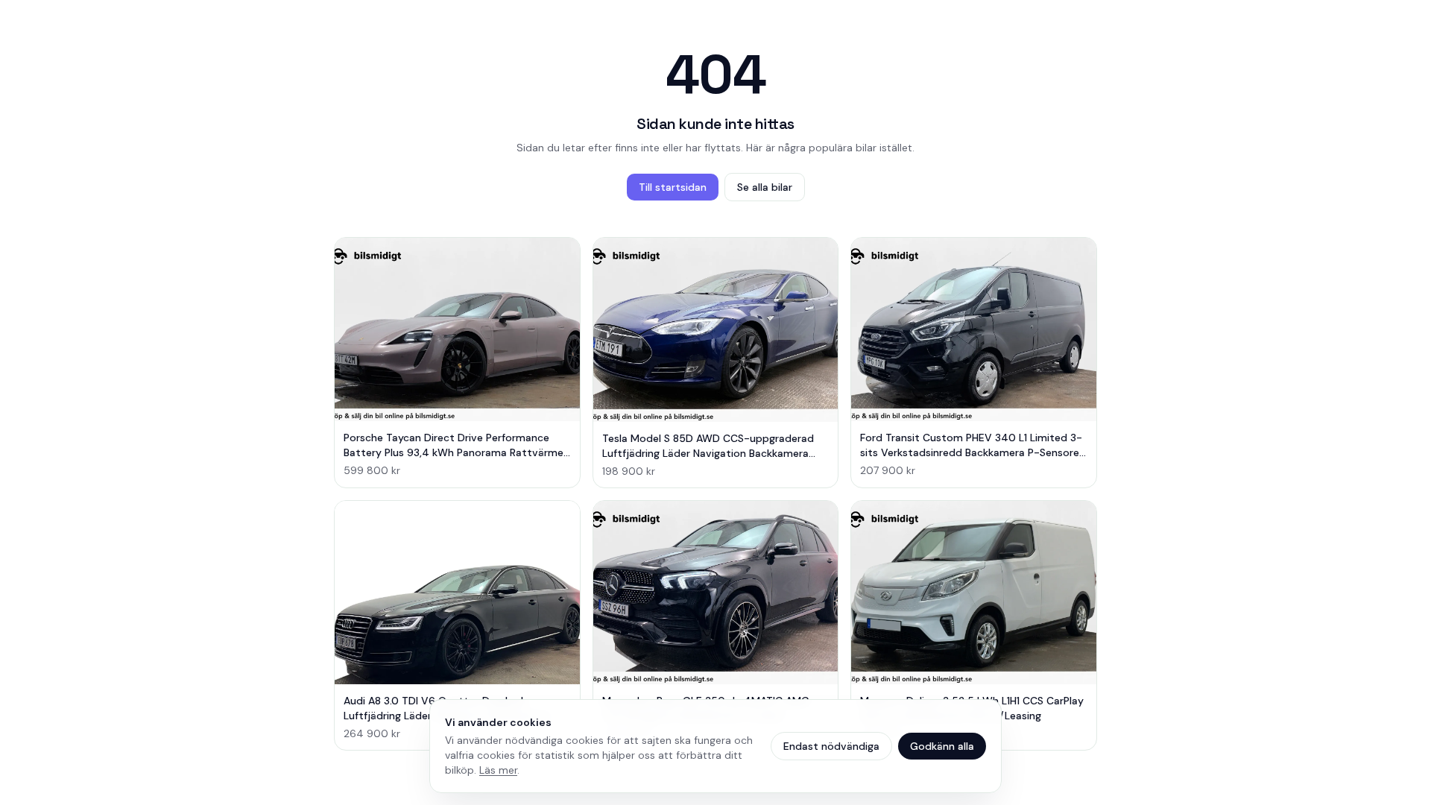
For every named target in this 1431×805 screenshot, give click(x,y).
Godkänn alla (942, 746)
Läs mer (498, 770)
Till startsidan (673, 187)
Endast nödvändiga (831, 746)
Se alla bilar (764, 187)
